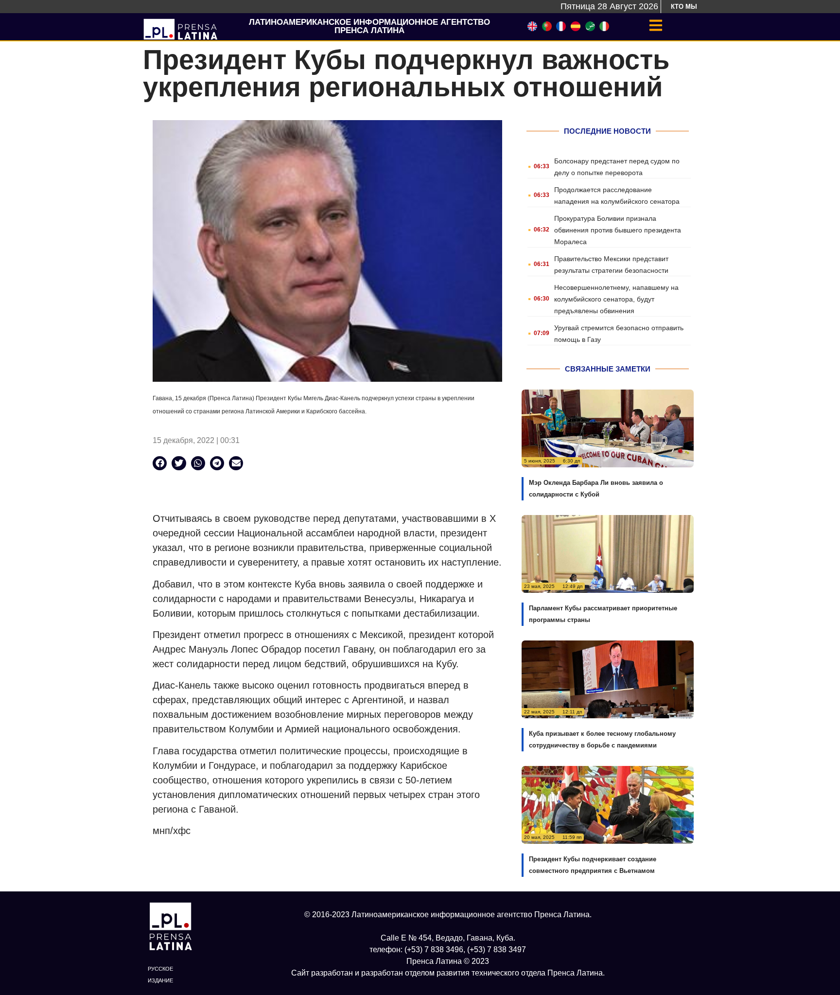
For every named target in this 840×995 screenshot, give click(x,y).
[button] (160, 463)
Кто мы (684, 6)
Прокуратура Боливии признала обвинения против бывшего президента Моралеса (617, 230)
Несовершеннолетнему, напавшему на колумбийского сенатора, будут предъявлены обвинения (616, 299)
